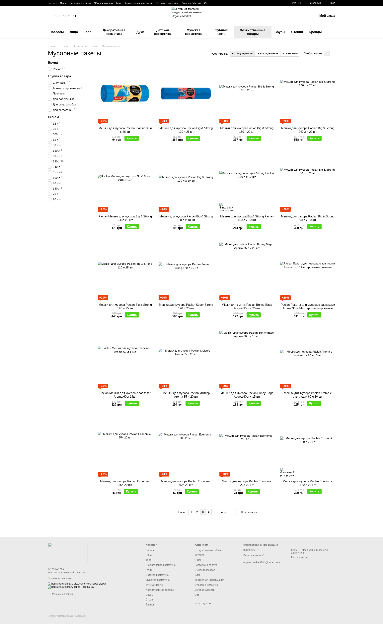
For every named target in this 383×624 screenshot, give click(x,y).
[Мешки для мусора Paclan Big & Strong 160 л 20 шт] (246, 93)
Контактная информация (139, 3)
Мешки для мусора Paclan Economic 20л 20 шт (247, 483)
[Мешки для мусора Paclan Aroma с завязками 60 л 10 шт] (307, 358)
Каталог (52, 3)
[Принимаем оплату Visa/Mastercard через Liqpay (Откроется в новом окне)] (77, 583)
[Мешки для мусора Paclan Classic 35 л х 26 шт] (125, 93)
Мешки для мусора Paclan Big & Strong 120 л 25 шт (186, 129)
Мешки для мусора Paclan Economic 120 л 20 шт (308, 483)
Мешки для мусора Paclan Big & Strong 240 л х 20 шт (307, 129)
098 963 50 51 (64, 16)
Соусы (279, 32)
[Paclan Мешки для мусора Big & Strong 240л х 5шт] (125, 182)
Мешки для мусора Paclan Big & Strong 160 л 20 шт (246, 129)
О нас (63, 3)
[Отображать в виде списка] (332, 53)
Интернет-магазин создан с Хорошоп (67, 616)
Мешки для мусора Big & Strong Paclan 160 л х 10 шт (246, 218)
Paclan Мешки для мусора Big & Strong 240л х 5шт (125, 218)
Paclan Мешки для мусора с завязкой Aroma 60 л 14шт (125, 394)
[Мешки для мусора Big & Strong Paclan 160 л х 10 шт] (246, 182)
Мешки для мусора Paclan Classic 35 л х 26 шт (125, 129)
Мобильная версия (62, 594)
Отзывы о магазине (167, 3)
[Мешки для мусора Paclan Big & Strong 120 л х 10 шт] (186, 182)
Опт (206, 3)
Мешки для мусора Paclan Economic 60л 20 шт (186, 483)
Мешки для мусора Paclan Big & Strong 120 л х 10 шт (186, 218)
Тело (88, 32)
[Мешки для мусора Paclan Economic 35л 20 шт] (125, 447)
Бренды (315, 32)
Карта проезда (299, 557)
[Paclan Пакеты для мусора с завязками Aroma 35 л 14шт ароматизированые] (307, 270)
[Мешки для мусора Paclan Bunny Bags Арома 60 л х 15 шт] (246, 358)
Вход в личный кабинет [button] (208, 550)
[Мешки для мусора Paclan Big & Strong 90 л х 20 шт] (307, 182)
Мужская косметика (193, 31)
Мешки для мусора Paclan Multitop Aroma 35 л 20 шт (186, 394)
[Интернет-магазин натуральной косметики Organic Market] (68, 552)
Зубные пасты (221, 31)
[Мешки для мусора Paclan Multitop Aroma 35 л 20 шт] (186, 358)
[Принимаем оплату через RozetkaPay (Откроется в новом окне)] (71, 587)
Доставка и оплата (80, 3)
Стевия (297, 32)
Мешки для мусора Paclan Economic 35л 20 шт (125, 483)
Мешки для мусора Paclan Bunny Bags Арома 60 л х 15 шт (246, 394)
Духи (140, 32)
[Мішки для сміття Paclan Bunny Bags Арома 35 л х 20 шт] (246, 270)
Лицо (74, 32)
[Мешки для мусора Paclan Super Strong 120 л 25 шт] (186, 270)
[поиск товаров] (332, 32)
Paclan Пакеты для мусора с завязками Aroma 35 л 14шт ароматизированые (308, 306)
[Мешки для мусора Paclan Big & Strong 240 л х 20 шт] (307, 93)
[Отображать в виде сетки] (327, 53)
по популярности (242, 53)
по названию (290, 53)
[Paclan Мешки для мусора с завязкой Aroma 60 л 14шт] (125, 358)
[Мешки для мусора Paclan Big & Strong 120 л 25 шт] (186, 93)
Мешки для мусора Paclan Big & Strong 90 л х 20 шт (307, 218)
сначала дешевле (267, 53)
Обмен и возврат (103, 3)
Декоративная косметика (114, 31)
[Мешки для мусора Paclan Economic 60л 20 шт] (186, 447)
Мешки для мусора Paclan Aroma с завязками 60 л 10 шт (308, 394)
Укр (299, 3)
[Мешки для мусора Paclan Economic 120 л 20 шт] (307, 447)
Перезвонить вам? (254, 555)
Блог (118, 3)
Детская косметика (162, 31)
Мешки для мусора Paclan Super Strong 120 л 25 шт (186, 306)
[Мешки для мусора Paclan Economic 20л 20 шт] (246, 447)
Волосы (57, 32)
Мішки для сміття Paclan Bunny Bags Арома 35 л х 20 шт (247, 306)
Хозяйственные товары (252, 31)
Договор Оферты (191, 3)
